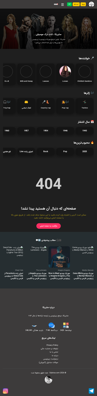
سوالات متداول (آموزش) (48, 362)
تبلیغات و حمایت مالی (49, 348)
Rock (45, 151)
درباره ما (55, 355)
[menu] (62, 4)
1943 (84, 130)
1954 (45, 130)
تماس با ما (54, 352)
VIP (69, 4)
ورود (83, 4)
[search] (56, 4)
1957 (26, 130)
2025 (84, 151)
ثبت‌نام (76, 4)
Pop (65, 151)
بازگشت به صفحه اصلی (48, 226)
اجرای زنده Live (26, 151)
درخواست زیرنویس (50, 358)
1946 (65, 130)
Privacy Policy (52, 345)
